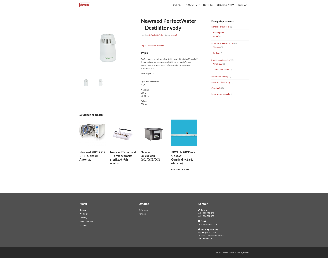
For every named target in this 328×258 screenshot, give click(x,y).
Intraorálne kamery (219, 76)
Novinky (83, 217)
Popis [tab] (143, 45)
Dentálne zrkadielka (220, 26)
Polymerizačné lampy (220, 82)
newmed (174, 35)
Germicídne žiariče (221, 69)
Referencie (143, 210)
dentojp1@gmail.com (207, 224)
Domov (82, 210)
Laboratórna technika (220, 94)
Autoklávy (217, 64)
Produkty (83, 213)
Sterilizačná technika (155, 35)
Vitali (215, 36)
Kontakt (83, 225)
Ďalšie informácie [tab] (156, 45)
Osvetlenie (216, 88)
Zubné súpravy (217, 32)
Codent (216, 53)
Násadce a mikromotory (222, 43)
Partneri (142, 213)
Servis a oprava (86, 221)
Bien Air (216, 47)
